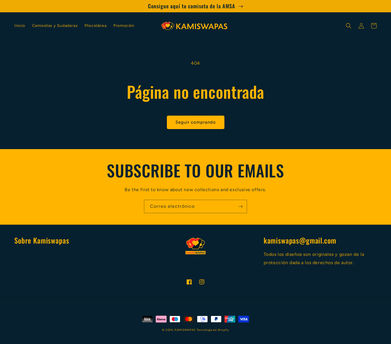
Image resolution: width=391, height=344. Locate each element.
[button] (348, 25)
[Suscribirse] (240, 206)
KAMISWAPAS (185, 330)
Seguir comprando (195, 122)
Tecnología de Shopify (213, 330)
